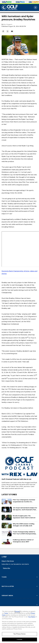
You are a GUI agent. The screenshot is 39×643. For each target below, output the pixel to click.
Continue (19, 639)
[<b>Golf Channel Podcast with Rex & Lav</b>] (19, 467)
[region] (19, 624)
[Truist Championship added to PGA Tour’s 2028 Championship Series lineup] (7, 533)
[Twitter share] (7, 31)
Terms (6, 613)
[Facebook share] (3, 31)
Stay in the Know (8, 561)
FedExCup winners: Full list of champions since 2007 (23, 541)
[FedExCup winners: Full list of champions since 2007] (7, 541)
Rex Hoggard (8, 24)
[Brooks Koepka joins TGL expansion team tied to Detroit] (7, 517)
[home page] (10, 7)
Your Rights (31, 617)
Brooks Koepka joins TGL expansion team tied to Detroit (24, 517)
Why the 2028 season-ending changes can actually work (23, 525)
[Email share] (12, 31)
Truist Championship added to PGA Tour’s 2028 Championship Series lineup (24, 533)
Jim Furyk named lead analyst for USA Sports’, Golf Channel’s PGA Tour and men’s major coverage (25, 509)
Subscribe (6, 568)
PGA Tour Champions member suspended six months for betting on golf (24, 501)
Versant (17, 611)
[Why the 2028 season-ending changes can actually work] (7, 525)
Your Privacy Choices (19, 634)
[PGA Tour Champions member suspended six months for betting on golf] (7, 501)
